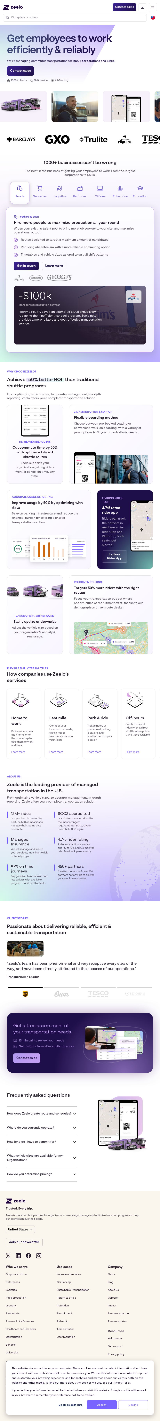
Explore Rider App (114, 556)
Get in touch (26, 266)
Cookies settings (70, 1405)
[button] (153, 7)
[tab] (19, 193)
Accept (102, 1405)
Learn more (54, 266)
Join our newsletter (24, 1242)
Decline (133, 1405)
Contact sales (124, 7)
